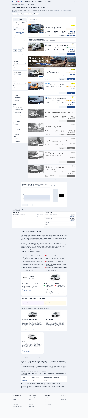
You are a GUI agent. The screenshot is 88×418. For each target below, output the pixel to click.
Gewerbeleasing (31, 406)
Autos (45, 1)
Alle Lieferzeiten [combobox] (17, 83)
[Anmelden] (75, 1)
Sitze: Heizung (17, 124)
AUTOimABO (63, 395)
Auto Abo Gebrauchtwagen (17, 406)
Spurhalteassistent (18, 112)
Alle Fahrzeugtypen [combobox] (17, 67)
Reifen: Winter (17, 100)
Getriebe (14, 57)
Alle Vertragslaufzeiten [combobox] (18, 78)
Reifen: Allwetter (17, 98)
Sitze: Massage (17, 129)
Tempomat (16, 114)
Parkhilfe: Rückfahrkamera (19, 109)
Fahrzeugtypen (15, 404)
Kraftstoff (14, 46)
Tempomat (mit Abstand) (19, 115)
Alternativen (36, 13)
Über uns (62, 397)
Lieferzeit (14, 81)
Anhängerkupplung (18, 97)
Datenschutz (63, 401)
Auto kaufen (47, 395)
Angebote (46, 397)
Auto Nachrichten (48, 404)
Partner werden (63, 399)
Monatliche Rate (16, 35)
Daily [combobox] (15, 29)
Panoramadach (17, 122)
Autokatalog (47, 402)
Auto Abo (27, 1)
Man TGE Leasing (26, 351)
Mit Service (16, 138)
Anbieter (14, 85)
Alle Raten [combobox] (16, 37)
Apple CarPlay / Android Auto (20, 119)
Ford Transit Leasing (50, 329)
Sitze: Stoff (16, 131)
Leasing (33, 1)
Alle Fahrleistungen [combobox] (17, 74)
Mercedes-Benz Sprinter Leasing (29, 329)
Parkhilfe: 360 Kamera (18, 107)
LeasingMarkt (24, 380)
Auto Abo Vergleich (17, 395)
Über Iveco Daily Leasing (28, 13)
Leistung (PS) (15, 61)
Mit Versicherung (17, 141)
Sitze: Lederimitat (18, 127)
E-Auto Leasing (31, 401)
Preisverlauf (15, 13)
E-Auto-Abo (15, 401)
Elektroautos (47, 401)
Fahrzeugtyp (15, 65)
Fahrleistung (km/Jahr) (17, 72)
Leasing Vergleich (32, 395)
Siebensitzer (17, 102)
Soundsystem (17, 132)
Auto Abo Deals (15, 408)
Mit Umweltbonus (17, 139)
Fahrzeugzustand (16, 52)
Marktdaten (20, 13)
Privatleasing (31, 404)
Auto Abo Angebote (16, 397)
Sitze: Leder (17, 126)
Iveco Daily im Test (27, 290)
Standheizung (17, 134)
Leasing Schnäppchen (32, 408)
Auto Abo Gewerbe (16, 409)
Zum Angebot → (72, 216)
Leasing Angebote (32, 397)
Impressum (62, 402)
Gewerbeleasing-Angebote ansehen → (51, 226)
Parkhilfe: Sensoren (18, 110)
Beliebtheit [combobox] (72, 16)
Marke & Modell (16, 24)
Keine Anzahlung (17, 41)
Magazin (49, 1)
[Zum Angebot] (52, 30)
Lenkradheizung (17, 121)
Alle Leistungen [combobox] (17, 63)
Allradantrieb (17, 95)
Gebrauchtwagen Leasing (33, 402)
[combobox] (18, 27)
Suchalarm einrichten (70, 40)
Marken (14, 399)
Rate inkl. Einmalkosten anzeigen (20, 40)
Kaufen (39, 1)
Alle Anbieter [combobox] (16, 87)
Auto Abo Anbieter (16, 402)
